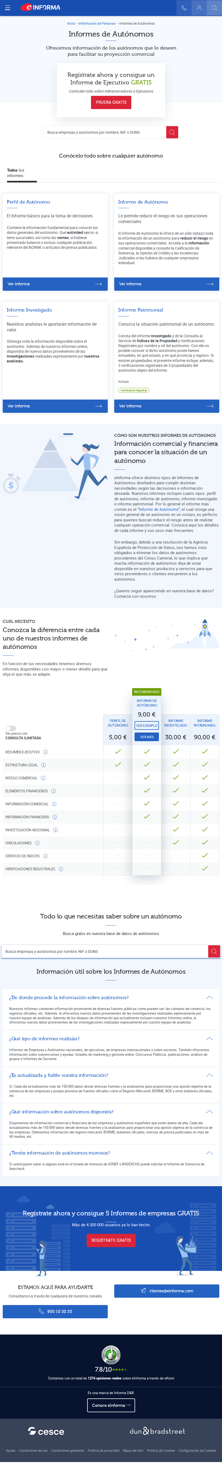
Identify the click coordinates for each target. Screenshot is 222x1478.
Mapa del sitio (133, 1450)
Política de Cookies (161, 1450)
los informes (15, 172)
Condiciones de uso (33, 1450)
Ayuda (10, 1450)
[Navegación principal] (7, 7)
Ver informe (19, 284)
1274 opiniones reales (105, 1378)
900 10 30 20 (59, 1311)
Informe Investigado (175, 723)
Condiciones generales (67, 1450)
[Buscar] (214, 7)
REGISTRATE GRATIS (111, 1240)
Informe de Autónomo (158, 509)
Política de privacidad (103, 1450)
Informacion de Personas (97, 23)
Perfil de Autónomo (118, 723)
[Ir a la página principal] (42, 8)
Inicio (71, 23)
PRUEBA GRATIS (111, 102)
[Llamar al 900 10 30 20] (184, 7)
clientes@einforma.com (170, 1291)
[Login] (199, 7)
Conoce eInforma (109, 1405)
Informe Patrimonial (205, 723)
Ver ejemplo (147, 726)
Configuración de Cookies (197, 1450)
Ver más (147, 737)
